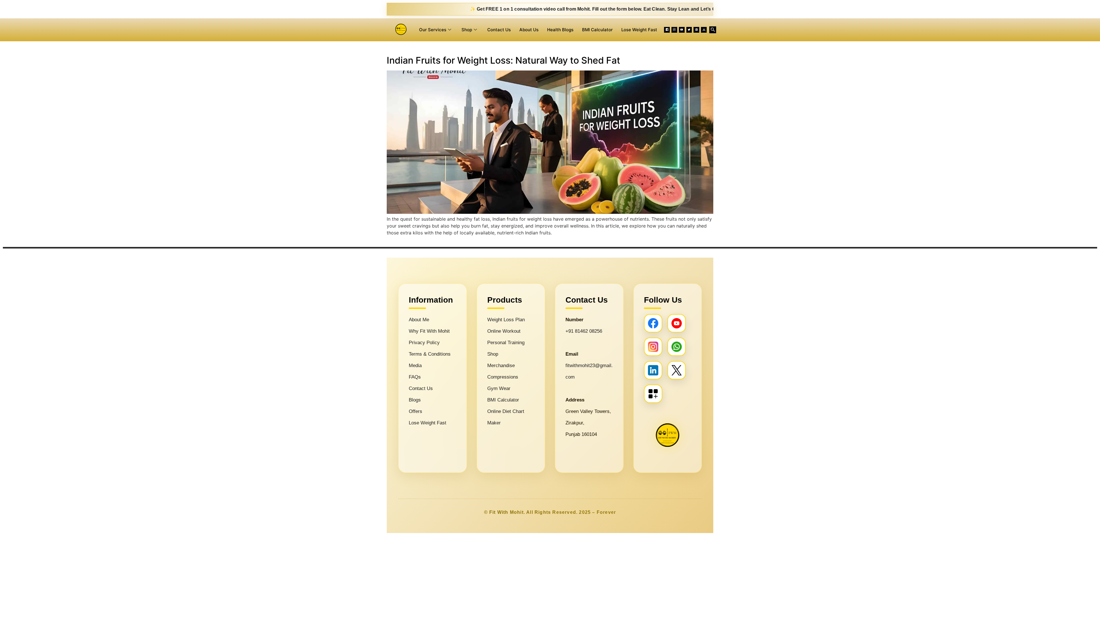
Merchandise (501, 365)
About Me (419, 319)
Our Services (432, 29)
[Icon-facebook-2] (667, 30)
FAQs (415, 377)
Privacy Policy (424, 342)
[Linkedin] (696, 30)
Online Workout (503, 331)
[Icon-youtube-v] (682, 30)
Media (415, 365)
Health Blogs (560, 29)
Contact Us (499, 29)
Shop (466, 29)
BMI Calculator (597, 29)
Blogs (415, 400)
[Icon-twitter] (689, 30)
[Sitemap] (704, 30)
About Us (529, 29)
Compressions (502, 377)
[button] (712, 29)
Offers (415, 411)
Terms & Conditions (430, 354)
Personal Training (506, 342)
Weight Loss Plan (506, 319)
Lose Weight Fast (639, 29)
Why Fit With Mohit (429, 331)
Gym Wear (498, 388)
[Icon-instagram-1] (674, 30)
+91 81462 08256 (583, 331)
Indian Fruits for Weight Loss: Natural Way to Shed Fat (503, 60)
